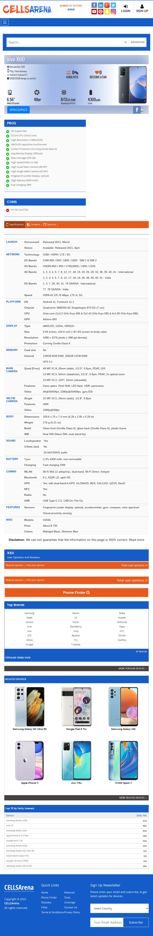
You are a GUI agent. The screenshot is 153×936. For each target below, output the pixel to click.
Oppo (122, 626)
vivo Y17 (9, 826)
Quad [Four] (32, 368)
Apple (29, 617)
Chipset (29, 307)
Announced (31, 241)
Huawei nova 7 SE (14, 841)
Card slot (30, 350)
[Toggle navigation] (5, 22)
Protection (31, 343)
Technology (31, 254)
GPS (27, 483)
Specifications (16, 224)
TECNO (122, 635)
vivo (29, 631)
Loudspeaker (32, 440)
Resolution (31, 337)
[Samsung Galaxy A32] (123, 706)
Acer (29, 626)
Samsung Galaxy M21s (16, 846)
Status (28, 247)
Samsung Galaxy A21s (16, 831)
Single (28, 398)
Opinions (51, 224)
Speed (28, 295)
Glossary (46, 902)
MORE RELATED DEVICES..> (133, 798)
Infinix (29, 640)
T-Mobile (75, 644)
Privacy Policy (72, 912)
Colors (28, 531)
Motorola (122, 622)
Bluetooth (30, 477)
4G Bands (30, 271)
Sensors (29, 507)
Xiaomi (75, 613)
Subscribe (136, 922)
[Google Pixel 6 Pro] (76, 706)
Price (27, 525)
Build (27, 428)
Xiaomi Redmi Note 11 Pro (17, 856)
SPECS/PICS (18, 110)
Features (29, 385)
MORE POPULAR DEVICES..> (133, 668)
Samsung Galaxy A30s (16, 821)
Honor (76, 622)
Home (44, 892)
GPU (27, 319)
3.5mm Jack (31, 446)
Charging (30, 464)
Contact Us (70, 907)
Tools (67, 897)
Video (28, 391)
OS (26, 301)
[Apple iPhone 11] (30, 760)
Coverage (69, 902)
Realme (76, 635)
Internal (29, 355)
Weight (28, 422)
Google (29, 644)
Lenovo (29, 622)
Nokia (122, 613)
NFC (27, 489)
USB (27, 500)
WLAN (28, 471)
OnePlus (122, 640)
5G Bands (30, 283)
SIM (26, 434)
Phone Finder (74, 593)
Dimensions (31, 416)
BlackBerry (76, 626)
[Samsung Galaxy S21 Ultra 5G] (30, 706)
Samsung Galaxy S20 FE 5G (19, 866)
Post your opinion (35, 565)
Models (29, 519)
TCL (76, 640)
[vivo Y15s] (76, 760)
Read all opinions (14, 565)
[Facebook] (137, 110)
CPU (27, 313)
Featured (69, 892)
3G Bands (30, 266)
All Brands (141, 651)
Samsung (29, 613)
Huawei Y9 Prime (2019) (17, 861)
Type (27, 325)
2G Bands (30, 260)
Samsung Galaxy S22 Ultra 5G (20, 851)
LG (75, 617)
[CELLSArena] (27, 9)
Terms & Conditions (52, 912)
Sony (75, 631)
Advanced (138, 42)
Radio (28, 494)
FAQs (44, 907)
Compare (35, 224)
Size (26, 331)
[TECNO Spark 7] (123, 760)
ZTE (30, 635)
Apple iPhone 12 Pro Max (17, 836)
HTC (122, 631)
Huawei (122, 617)
